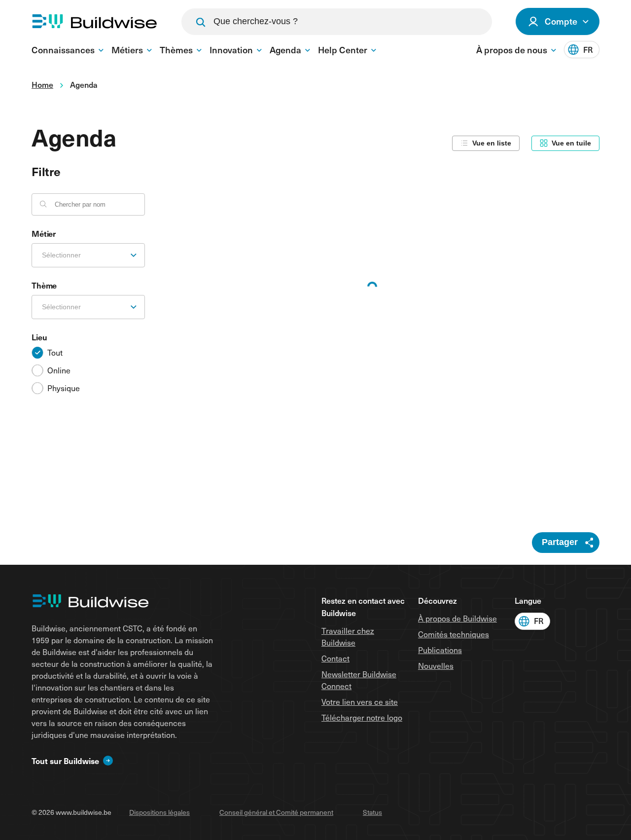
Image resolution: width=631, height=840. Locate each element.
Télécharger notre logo (361, 717)
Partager (560, 542)
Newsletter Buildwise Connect (358, 680)
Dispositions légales (159, 812)
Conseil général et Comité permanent (276, 812)
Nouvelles (436, 665)
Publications (440, 650)
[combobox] (88, 255)
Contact (335, 658)
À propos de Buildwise (457, 618)
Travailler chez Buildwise (347, 636)
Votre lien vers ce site (359, 701)
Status (372, 812)
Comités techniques (453, 634)
